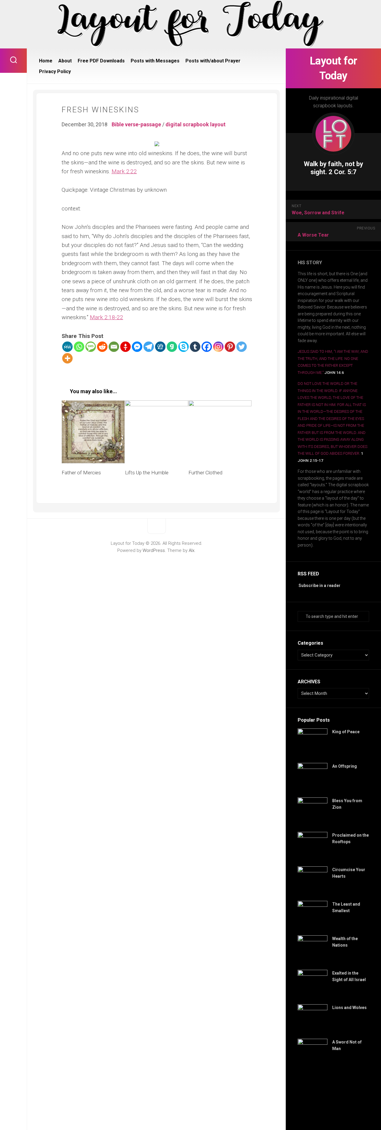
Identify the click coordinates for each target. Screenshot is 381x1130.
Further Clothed (205, 473)
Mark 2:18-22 (106, 317)
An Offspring (344, 766)
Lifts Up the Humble (146, 473)
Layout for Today (333, 68)
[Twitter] (241, 346)
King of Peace (346, 731)
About (65, 61)
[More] (67, 358)
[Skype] (183, 346)
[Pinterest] (230, 346)
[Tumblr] (195, 346)
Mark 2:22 (124, 171)
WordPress (154, 550)
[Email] (114, 346)
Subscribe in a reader (320, 585)
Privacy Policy (55, 71)
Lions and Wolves (349, 1007)
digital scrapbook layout (195, 124)
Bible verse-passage (136, 124)
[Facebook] (207, 346)
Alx (191, 550)
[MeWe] (67, 346)
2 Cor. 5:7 (343, 172)
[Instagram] (218, 346)
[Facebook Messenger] (137, 346)
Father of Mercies (81, 473)
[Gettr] (125, 346)
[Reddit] (102, 346)
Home (45, 61)
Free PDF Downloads (101, 61)
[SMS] (90, 346)
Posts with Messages (155, 61)
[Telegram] (148, 346)
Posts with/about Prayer (213, 61)
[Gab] (172, 346)
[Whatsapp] (79, 346)
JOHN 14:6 (334, 372)
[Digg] (160, 346)
